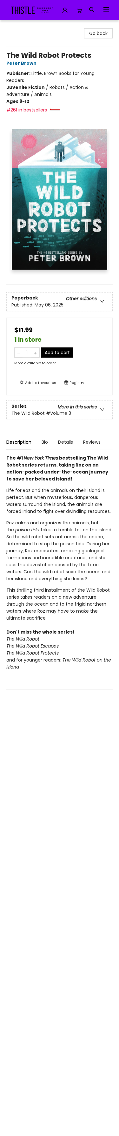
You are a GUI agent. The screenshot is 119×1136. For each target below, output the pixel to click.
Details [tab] (65, 442)
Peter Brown (21, 63)
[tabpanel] (59, 572)
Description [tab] (18, 442)
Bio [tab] (45, 442)
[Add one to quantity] (35, 352)
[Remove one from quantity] (19, 352)
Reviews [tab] (92, 442)
